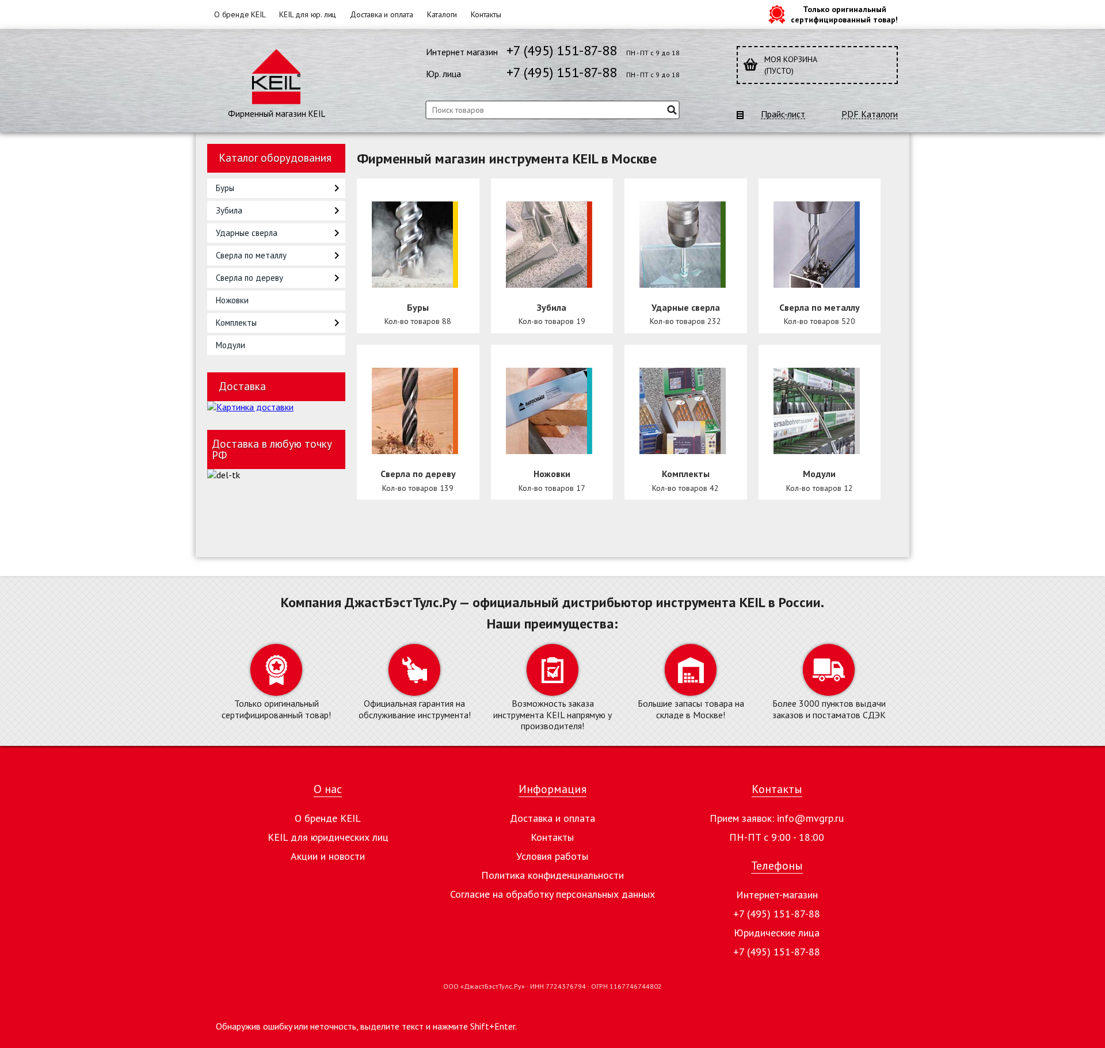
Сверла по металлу (251, 255)
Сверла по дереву (249, 277)
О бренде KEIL (239, 14)
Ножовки (232, 300)
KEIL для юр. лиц (307, 14)
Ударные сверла (246, 232)
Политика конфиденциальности (552, 875)
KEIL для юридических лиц (328, 837)
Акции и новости (328, 856)
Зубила (229, 210)
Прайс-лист (783, 114)
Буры (225, 187)
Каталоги (442, 14)
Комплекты (236, 322)
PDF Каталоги (869, 114)
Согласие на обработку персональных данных (552, 894)
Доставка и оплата (381, 14)
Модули (230, 345)
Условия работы (552, 856)
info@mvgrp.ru (810, 818)
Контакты (486, 14)
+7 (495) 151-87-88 (561, 50)
